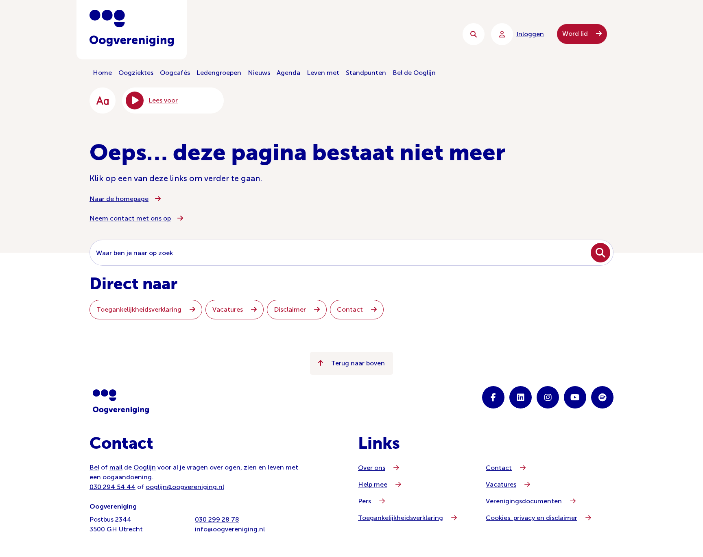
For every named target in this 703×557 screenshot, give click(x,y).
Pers (364, 501)
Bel (94, 467)
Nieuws (259, 72)
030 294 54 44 (112, 487)
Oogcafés (175, 72)
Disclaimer (291, 309)
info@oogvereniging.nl (230, 529)
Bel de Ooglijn (414, 72)
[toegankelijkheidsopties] (103, 100)
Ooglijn (144, 467)
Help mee (372, 484)
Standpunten (366, 72)
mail (115, 467)
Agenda (288, 72)
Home (102, 72)
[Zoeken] (474, 34)
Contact (351, 309)
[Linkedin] (520, 397)
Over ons (371, 468)
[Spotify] (602, 397)
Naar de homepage (119, 199)
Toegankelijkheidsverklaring (139, 309)
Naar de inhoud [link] (254, 34)
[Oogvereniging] (121, 401)
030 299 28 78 (217, 519)
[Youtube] (575, 397)
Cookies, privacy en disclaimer (531, 518)
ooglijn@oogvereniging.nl (185, 487)
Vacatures (228, 309)
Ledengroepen (218, 72)
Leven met (323, 72)
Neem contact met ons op (130, 218)
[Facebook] (493, 397)
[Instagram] (548, 397)
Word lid (575, 33)
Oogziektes (135, 72)
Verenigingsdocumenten (524, 501)
